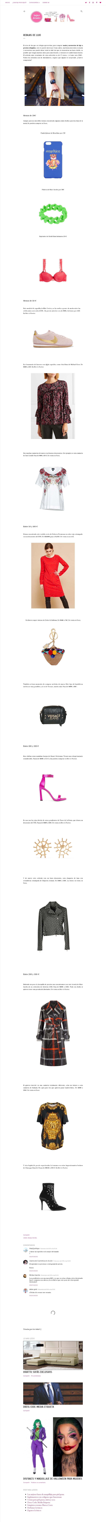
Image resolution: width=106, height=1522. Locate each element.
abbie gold (33, 1289)
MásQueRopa (34, 1248)
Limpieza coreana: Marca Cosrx (40, 1505)
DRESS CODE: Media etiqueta (38, 1406)
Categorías (34, 2)
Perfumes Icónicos (34, 1507)
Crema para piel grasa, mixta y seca (41, 1499)
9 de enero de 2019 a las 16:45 (48, 1248)
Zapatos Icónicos (34, 1510)
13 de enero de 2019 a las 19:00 (50, 1275)
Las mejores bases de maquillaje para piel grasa (45, 1494)
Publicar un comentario (38, 1482)
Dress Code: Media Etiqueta (38, 1502)
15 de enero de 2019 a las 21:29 (46, 1289)
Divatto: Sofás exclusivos (37, 1372)
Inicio (7, 2)
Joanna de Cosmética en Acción (41, 1261)
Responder (33, 1256)
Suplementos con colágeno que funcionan (44, 1497)
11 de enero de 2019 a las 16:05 (61, 1261)
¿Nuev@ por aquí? (19, 2)
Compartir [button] (26, 1235)
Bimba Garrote (34, 1275)
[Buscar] (81, 11)
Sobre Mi (46, 2)
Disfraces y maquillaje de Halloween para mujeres (52, 1478)
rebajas (30, 1238)
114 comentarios (36, 1376)
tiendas (34, 1238)
